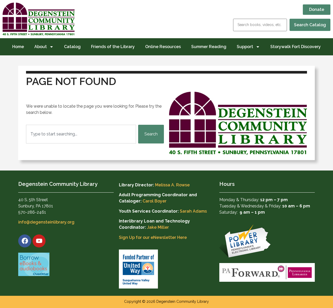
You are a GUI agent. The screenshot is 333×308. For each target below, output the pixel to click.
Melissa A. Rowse (172, 184)
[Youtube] (39, 240)
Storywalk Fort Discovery (295, 46)
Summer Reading (208, 46)
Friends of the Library (113, 46)
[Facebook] (24, 240)
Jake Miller (158, 227)
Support (245, 46)
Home (18, 46)
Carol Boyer (154, 201)
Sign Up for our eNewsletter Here (153, 237)
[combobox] (81, 134)
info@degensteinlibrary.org (46, 222)
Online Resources (163, 46)
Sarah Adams (193, 211)
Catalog (72, 46)
